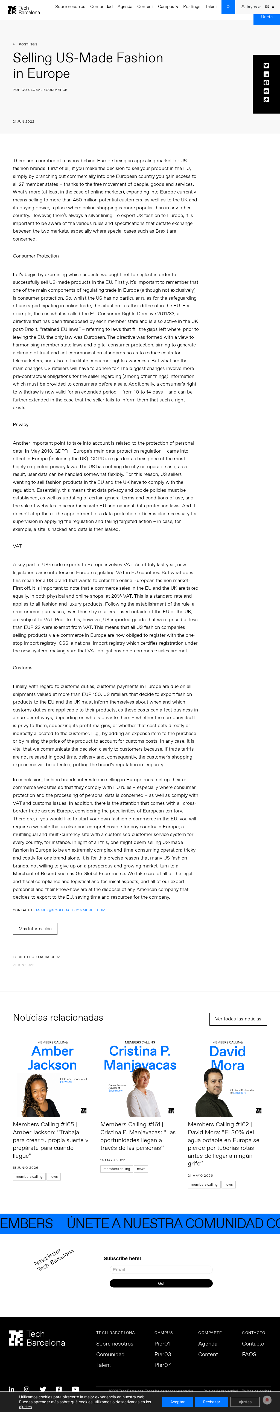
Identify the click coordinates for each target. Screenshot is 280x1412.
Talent (211, 7)
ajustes (25, 1406)
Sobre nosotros (70, 7)
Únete (267, 17)
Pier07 (162, 1365)
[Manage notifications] (267, 1400)
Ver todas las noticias (238, 1019)
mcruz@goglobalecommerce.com (71, 910)
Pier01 (162, 1344)
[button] (269, 7)
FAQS (249, 1355)
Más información (35, 929)
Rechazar (211, 1401)
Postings (191, 7)
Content (145, 7)
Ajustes (245, 1401)
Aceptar (177, 1401)
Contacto (253, 1344)
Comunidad (101, 7)
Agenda (125, 7)
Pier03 (162, 1355)
